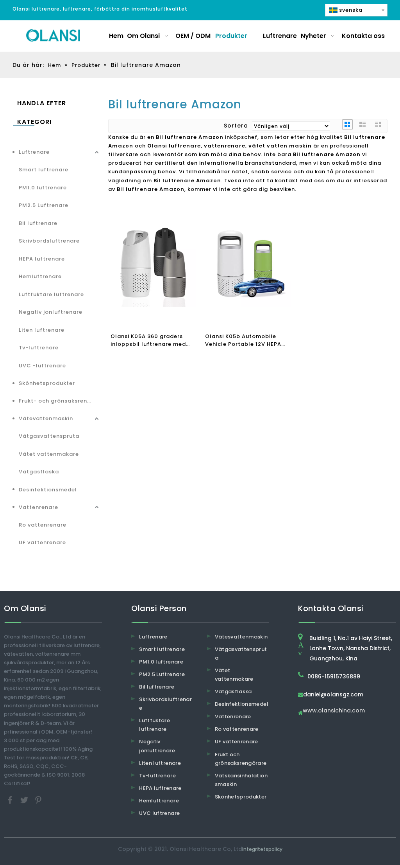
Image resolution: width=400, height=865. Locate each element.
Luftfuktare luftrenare (51, 294)
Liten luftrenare (41, 330)
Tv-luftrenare (39, 347)
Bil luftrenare (38, 223)
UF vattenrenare (42, 542)
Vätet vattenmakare (49, 454)
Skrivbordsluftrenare (49, 241)
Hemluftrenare (40, 276)
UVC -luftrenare (42, 365)
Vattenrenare (38, 507)
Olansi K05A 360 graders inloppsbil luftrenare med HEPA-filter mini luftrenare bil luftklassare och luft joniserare (149, 340)
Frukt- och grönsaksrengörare (59, 401)
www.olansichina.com (334, 711)
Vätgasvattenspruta (49, 436)
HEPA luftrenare (42, 259)
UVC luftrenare (159, 813)
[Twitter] (25, 799)
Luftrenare (34, 152)
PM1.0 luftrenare (43, 187)
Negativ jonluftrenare (50, 312)
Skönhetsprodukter (47, 383)
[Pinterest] (38, 799)
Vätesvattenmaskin (241, 636)
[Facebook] (11, 799)
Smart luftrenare (43, 169)
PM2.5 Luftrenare (43, 205)
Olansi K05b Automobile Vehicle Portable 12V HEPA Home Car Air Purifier (243, 340)
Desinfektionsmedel (48, 489)
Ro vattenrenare (42, 525)
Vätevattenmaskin (46, 418)
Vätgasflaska (39, 471)
